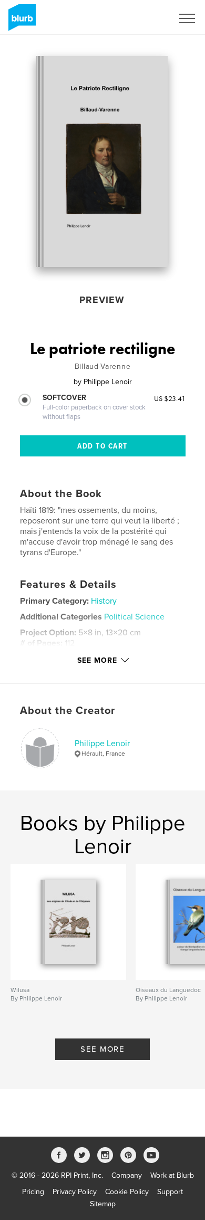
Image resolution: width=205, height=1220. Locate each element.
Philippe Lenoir (102, 743)
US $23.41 (170, 398)
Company (126, 1175)
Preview (102, 300)
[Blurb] (20, 21)
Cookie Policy (127, 1191)
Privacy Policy (75, 1191)
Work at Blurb (172, 1175)
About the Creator (67, 710)
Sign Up (146, 18)
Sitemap (103, 1203)
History (104, 601)
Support (170, 1191)
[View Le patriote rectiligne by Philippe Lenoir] (102, 161)
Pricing (33, 1191)
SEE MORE (102, 1049)
